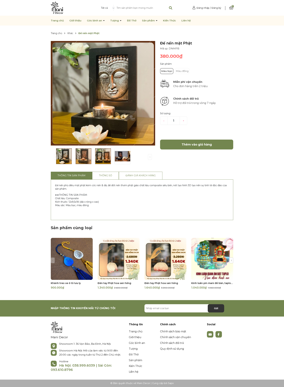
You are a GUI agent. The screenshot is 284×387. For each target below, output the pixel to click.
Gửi (216, 308)
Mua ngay (196, 132)
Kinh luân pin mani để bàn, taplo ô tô (212, 283)
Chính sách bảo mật (173, 331)
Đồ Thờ (131, 20)
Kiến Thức (169, 20)
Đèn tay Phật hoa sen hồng (114, 283)
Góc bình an (95, 20)
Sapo (171, 383)
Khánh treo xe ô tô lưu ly (66, 283)
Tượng (114, 20)
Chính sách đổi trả (172, 343)
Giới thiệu (75, 20)
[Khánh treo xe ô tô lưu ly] (72, 259)
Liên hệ (186, 20)
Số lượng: (165, 113)
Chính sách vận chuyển (175, 337)
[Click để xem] (103, 93)
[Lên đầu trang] (278, 381)
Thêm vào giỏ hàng (120, 277)
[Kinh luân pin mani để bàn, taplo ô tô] (212, 259)
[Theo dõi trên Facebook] (218, 334)
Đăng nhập (203, 7)
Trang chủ (57, 20)
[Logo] (57, 7)
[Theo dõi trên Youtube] (210, 334)
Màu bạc (166, 71)
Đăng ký (216, 7)
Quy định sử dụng (172, 348)
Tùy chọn (71, 277)
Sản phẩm (148, 20)
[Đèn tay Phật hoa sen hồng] (119, 259)
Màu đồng (182, 71)
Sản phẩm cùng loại (71, 227)
